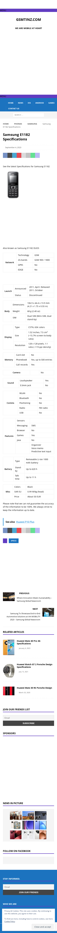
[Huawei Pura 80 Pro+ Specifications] (16, 834)
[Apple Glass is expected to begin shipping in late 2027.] (40, 815)
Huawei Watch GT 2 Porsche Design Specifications (34, 665)
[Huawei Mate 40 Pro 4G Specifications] (9, 647)
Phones (18, 123)
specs (13, 540)
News (20, 103)
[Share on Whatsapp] (33, 155)
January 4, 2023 (24, 648)
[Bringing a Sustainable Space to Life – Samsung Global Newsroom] (16, 815)
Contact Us (13, 108)
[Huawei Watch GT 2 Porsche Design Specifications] (9, 671)
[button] (3, 10)
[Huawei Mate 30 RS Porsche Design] (9, 691)
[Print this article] (28, 155)
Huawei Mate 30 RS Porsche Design (34, 687)
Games (51, 103)
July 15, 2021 (23, 672)
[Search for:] (28, 114)
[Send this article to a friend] (23, 155)
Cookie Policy (9, 921)
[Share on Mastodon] (37, 155)
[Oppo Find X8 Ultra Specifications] (40, 834)
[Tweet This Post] (9, 155)
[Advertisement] (28, 63)
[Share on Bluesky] (46, 155)
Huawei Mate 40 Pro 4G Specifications (28, 642)
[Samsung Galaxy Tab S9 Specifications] (28, 825)
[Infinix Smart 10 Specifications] (40, 825)
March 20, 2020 (24, 692)
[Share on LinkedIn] (14, 155)
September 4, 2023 (13, 147)
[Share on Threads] (51, 155)
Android (39, 103)
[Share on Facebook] (5, 155)
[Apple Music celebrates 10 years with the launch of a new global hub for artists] (28, 815)
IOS (29, 103)
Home (10, 103)
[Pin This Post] (19, 155)
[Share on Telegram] (42, 155)
